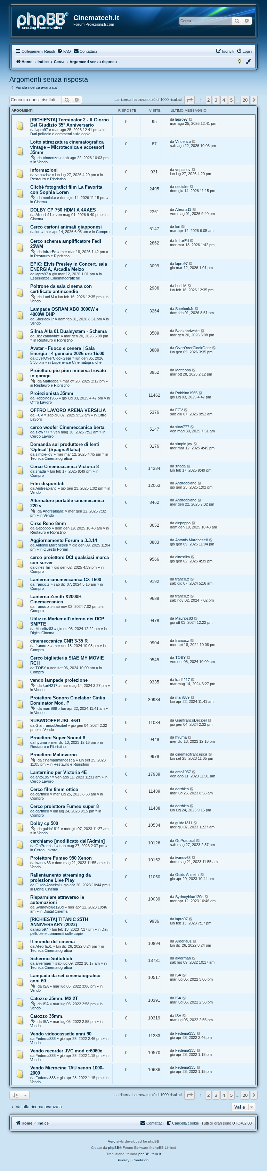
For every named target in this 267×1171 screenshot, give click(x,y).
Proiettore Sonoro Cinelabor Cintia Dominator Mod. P (67, 700)
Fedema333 (45, 1038)
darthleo (42, 794)
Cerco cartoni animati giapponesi (66, 227)
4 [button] (223, 100)
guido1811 (51, 829)
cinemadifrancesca (59, 760)
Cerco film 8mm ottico (54, 789)
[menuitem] (64, 51)
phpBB (113, 1148)
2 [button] (208, 100)
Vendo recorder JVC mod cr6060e (66, 1050)
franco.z (42, 584)
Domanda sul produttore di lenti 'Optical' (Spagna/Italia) (64, 447)
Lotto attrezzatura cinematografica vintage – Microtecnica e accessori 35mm (67, 147)
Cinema (40, 202)
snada (40, 471)
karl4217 (50, 685)
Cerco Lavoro (42, 436)
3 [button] (216, 100)
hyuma (41, 742)
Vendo (42, 162)
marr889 (50, 708)
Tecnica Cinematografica (51, 458)
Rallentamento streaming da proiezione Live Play (60, 877)
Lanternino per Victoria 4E (58, 772)
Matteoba (50, 381)
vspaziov (43, 175)
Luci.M (48, 297)
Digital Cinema (42, 633)
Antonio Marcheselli (51, 545)
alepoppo (43, 528)
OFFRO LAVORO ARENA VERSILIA (68, 410)
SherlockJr (44, 319)
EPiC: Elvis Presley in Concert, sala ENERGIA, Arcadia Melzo (68, 266)
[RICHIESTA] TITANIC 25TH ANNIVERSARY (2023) (59, 922)
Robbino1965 (46, 398)
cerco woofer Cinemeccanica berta (67, 427)
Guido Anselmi (47, 885)
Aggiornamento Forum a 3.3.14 (63, 540)
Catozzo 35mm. (47, 1016)
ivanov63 (43, 863)
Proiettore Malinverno (53, 754)
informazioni (44, 170)
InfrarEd (49, 252)
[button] (189, 100)
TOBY (40, 668)
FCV (39, 415)
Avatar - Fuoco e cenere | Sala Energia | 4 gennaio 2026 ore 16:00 (67, 351)
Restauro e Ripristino (48, 179)
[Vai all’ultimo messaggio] (191, 119)
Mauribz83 (44, 629)
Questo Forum (55, 549)
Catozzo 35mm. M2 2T (54, 998)
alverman (43, 963)
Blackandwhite (47, 336)
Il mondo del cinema (52, 941)
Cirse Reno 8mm (48, 523)
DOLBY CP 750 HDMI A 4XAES (63, 210)
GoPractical (45, 846)
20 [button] (245, 100)
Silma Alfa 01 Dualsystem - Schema (68, 331)
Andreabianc (46, 488)
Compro (103, 232)
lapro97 (41, 130)
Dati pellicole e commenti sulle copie (60, 134)
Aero (111, 1141)
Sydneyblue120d (49, 907)
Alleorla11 (43, 215)
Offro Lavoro (41, 402)
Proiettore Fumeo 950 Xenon (61, 858)
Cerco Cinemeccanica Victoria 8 (64, 466)
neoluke (49, 198)
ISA (46, 986)
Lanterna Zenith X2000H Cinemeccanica (55, 599)
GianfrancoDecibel (51, 725)
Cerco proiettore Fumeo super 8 (64, 806)
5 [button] (231, 100)
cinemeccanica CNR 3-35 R (59, 641)
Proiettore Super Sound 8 (57, 737)
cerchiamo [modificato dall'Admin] (67, 841)
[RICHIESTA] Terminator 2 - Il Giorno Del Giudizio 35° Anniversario (69, 122)
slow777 (42, 432)
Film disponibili (47, 483)
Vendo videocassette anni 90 (60, 1033)
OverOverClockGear (53, 358)
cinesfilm (42, 567)
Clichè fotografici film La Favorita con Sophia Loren (66, 189)
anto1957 (43, 777)
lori (37, 232)
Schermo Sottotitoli (51, 958)
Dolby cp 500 (44, 823)
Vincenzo (50, 158)
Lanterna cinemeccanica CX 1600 (65, 579)
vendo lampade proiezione (59, 680)
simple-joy (43, 454)
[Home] (43, 21)
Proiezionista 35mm (51, 393)
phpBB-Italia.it (149, 1154)
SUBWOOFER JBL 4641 (55, 720)
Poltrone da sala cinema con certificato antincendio (61, 289)
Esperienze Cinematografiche (55, 278)
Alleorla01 (43, 946)
